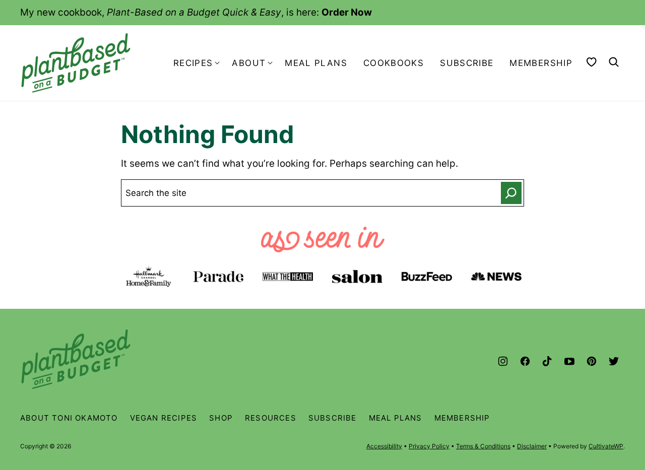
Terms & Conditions (483, 446)
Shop (221, 418)
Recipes (193, 63)
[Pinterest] (591, 361)
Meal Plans (316, 63)
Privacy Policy (429, 446)
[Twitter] (614, 361)
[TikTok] (547, 361)
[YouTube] (569, 361)
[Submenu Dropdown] (217, 63)
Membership (540, 63)
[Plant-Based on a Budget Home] (76, 63)
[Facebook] (525, 361)
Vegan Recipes (164, 418)
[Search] (614, 62)
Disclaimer (532, 446)
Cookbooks (393, 63)
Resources (270, 418)
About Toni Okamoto (69, 418)
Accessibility (384, 446)
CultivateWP (606, 446)
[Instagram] (503, 361)
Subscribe (466, 63)
